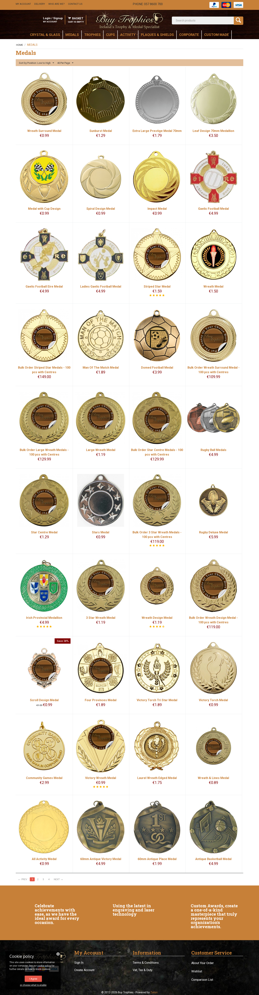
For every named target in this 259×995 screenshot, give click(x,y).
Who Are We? (56, 3)
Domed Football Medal (157, 367)
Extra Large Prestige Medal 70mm (157, 131)
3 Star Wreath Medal (100, 618)
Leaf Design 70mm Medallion (213, 131)
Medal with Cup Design (44, 209)
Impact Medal (157, 209)
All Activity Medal (44, 859)
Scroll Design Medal (44, 700)
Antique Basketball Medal (213, 859)
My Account (23, 3)
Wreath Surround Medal (44, 131)
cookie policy (44, 965)
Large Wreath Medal (100, 450)
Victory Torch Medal (213, 700)
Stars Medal (100, 532)
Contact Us (75, 3)
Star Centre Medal (44, 532)
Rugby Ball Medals (213, 450)
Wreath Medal (213, 286)
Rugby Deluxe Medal (213, 532)
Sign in (78, 962)
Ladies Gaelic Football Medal (100, 286)
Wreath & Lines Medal (213, 778)
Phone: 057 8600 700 (148, 4)
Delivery (39, 3)
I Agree (33, 978)
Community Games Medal (44, 778)
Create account (84, 970)
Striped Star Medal (157, 286)
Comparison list (202, 980)
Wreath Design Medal (157, 618)
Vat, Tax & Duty (142, 970)
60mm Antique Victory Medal (100, 859)
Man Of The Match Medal (101, 367)
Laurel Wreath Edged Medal (157, 778)
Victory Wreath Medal (100, 778)
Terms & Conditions (146, 962)
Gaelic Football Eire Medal (44, 286)
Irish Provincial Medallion (44, 618)
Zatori (154, 992)
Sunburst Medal (100, 131)
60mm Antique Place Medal (157, 859)
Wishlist (196, 971)
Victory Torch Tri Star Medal (157, 700)
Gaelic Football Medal (213, 209)
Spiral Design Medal (100, 209)
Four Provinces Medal (100, 700)
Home (19, 44)
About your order (202, 963)
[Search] (238, 21)
